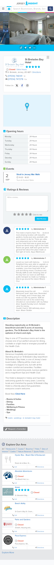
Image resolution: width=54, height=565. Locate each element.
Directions (36, 72)
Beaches (29, 449)
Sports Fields (39, 451)
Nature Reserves (24, 451)
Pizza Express (20, 535)
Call (15, 467)
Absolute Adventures (23, 471)
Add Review (41, 218)
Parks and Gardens (22, 519)
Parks (37, 449)
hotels (10, 418)
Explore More (8, 552)
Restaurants (10, 449)
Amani (17, 487)
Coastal (21, 449)
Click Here (20, 393)
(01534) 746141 (15, 76)
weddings (17, 418)
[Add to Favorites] (48, 57)
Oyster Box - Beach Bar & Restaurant (30, 455)
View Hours (22, 69)
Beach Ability (20, 503)
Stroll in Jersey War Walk (28, 174)
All (3, 449)
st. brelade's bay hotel (31, 418)
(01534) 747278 (15, 79)
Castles (13, 451)
